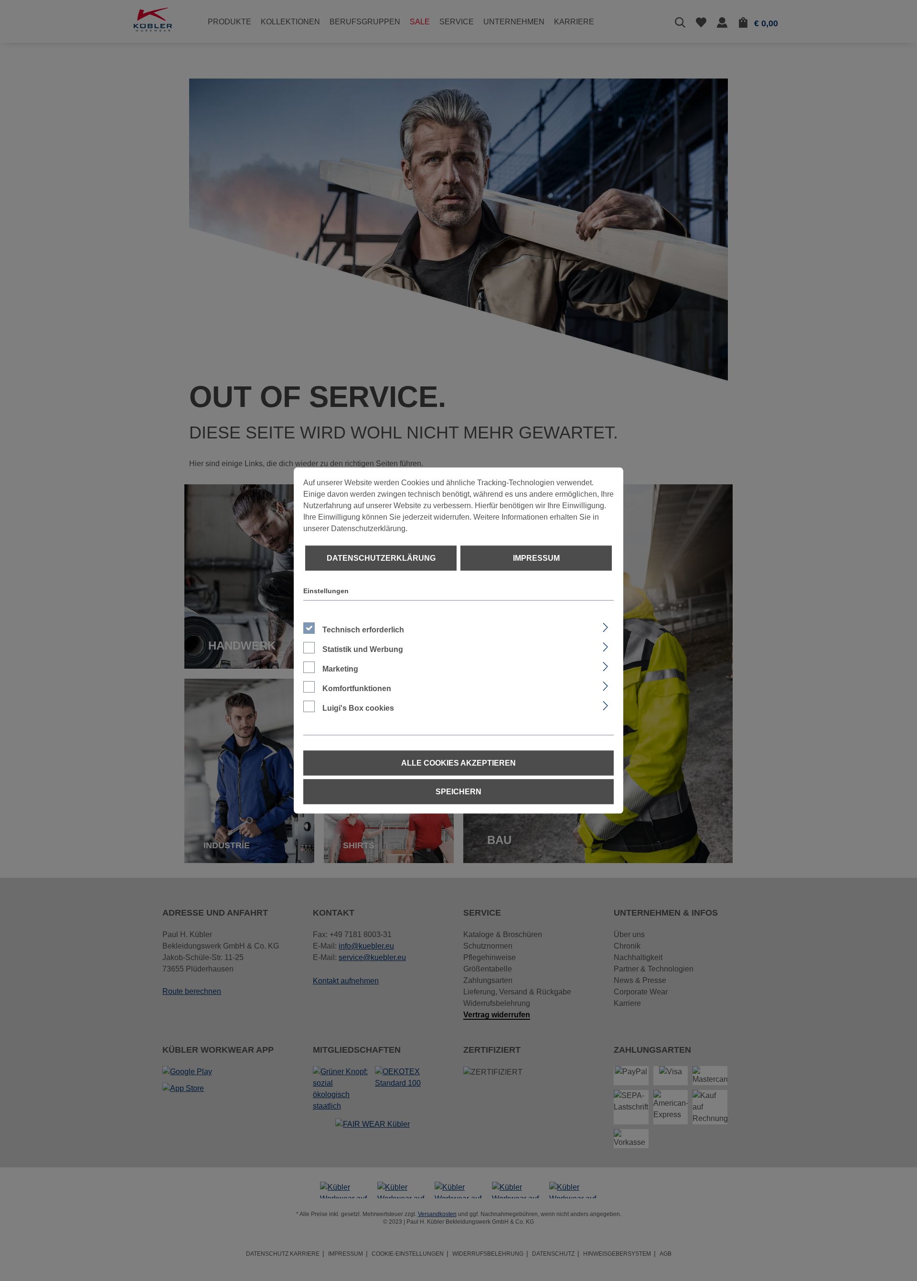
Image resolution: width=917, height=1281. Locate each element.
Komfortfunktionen (356, 688)
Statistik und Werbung (362, 649)
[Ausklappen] (605, 626)
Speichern (458, 792)
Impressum (536, 558)
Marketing (340, 669)
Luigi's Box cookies (358, 708)
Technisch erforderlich (363, 630)
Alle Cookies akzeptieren (458, 763)
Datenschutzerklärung (381, 558)
